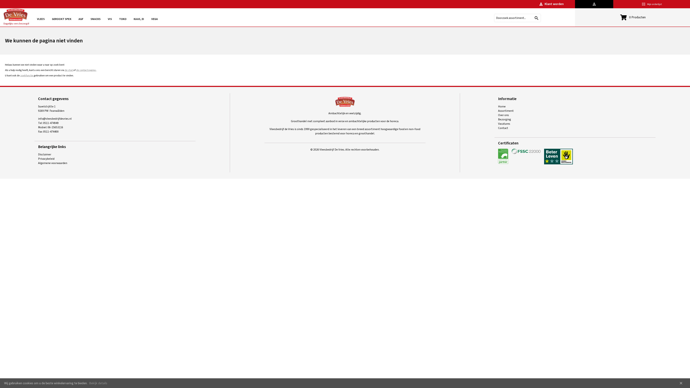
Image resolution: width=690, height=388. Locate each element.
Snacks (96, 19)
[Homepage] (15, 15)
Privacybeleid (46, 159)
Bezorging (504, 119)
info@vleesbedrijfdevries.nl (55, 119)
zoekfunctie (27, 75)
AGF (81, 19)
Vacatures (504, 124)
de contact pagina (86, 70)
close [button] (681, 383)
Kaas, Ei (139, 19)
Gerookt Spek (61, 19)
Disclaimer (44, 154)
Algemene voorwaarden (52, 163)
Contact (503, 128)
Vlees (41, 19)
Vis (110, 19)
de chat (69, 70)
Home (502, 106)
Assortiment (506, 111)
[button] (594, 4)
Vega (154, 19)
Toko (123, 19)
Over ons (503, 115)
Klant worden (551, 4)
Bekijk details (98, 383)
